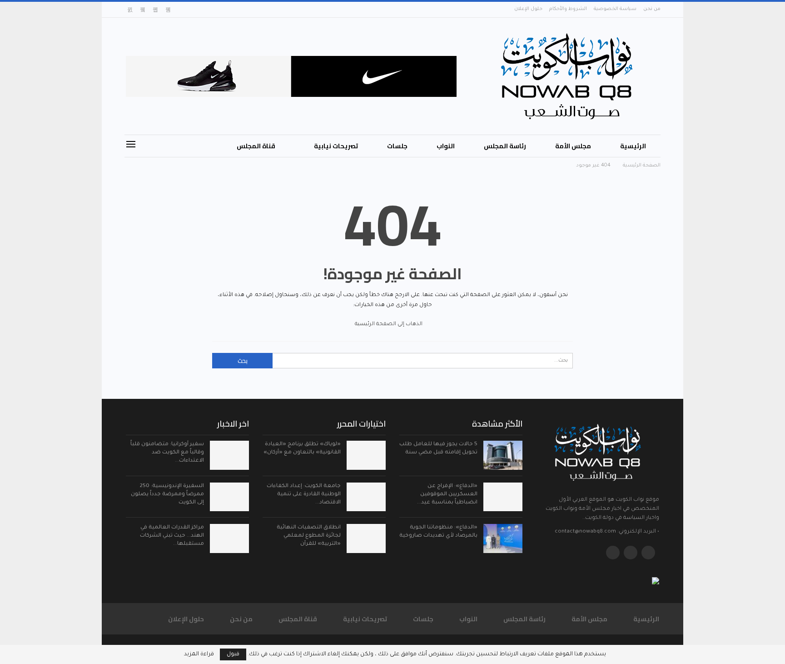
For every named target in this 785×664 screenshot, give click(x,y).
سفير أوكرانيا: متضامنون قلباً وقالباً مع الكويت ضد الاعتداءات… (167, 453)
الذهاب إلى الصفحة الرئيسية (389, 324)
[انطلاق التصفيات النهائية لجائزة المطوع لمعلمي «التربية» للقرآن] (366, 538)
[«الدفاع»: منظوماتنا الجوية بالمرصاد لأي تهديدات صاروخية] (502, 538)
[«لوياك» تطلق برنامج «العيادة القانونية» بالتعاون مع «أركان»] (366, 455)
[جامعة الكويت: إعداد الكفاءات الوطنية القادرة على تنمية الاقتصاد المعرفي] (366, 497)
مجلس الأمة (573, 146)
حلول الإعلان (528, 9)
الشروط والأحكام (568, 9)
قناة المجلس (256, 146)
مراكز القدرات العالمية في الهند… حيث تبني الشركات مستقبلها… (172, 536)
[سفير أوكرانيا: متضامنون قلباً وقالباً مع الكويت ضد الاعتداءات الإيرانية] (229, 455)
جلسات (397, 146)
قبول (233, 654)
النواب (446, 146)
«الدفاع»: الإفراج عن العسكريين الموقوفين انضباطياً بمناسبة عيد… (447, 494)
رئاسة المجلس (505, 146)
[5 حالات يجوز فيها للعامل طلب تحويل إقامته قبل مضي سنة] (502, 455)
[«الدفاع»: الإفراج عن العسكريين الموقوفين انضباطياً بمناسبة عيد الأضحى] (502, 497)
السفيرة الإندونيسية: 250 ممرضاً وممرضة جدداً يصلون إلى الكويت (167, 494)
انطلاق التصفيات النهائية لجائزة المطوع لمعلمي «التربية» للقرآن (309, 536)
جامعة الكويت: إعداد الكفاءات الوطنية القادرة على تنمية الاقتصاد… (304, 494)
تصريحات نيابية (336, 146)
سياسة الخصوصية (615, 9)
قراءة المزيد (199, 654)
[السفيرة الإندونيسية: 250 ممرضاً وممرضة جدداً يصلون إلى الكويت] (229, 497)
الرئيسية (633, 146)
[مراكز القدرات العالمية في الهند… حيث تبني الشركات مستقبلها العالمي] (229, 538)
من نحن (652, 9)
